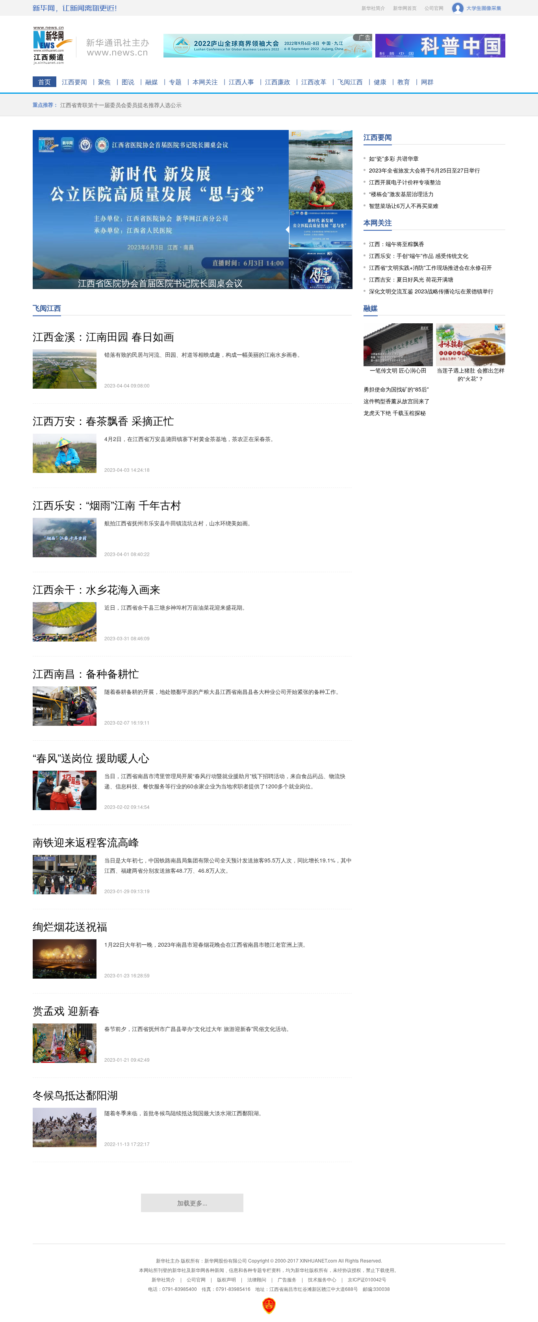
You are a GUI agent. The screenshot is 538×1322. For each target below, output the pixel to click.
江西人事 (241, 81)
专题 (175, 81)
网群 (427, 81)
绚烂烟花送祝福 (70, 926)
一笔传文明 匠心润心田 (398, 370)
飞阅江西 (350, 81)
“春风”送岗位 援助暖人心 (91, 757)
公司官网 (434, 7)
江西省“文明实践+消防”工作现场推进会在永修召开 (430, 267)
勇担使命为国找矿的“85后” (396, 389)
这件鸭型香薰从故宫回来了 (397, 401)
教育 (403, 81)
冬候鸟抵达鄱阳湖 (75, 1094)
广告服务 (287, 1279)
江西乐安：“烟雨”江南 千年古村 (107, 504)
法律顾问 (256, 1279)
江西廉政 (277, 81)
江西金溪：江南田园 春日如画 (103, 336)
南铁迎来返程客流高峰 (86, 841)
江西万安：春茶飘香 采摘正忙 (103, 420)
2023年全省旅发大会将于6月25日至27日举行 (424, 170)
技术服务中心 (322, 1279)
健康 (380, 81)
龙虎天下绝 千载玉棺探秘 (395, 413)
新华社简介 (373, 7)
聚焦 (104, 81)
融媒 (151, 81)
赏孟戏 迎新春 (66, 1010)
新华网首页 (405, 7)
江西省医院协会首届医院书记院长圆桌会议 (160, 282)
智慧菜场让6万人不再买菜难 (403, 206)
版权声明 (226, 1279)
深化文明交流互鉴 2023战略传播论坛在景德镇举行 (431, 291)
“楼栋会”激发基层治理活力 (401, 194)
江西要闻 (74, 81)
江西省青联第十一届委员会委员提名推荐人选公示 (121, 105)
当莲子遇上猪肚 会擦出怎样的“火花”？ (471, 374)
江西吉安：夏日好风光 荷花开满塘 (411, 279)
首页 (44, 81)
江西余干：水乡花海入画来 (96, 589)
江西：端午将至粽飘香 (396, 244)
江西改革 (314, 81)
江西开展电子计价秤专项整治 (405, 182)
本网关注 (205, 81)
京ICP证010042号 (367, 1279)
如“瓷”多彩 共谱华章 (394, 158)
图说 (128, 81)
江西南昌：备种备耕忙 (86, 673)
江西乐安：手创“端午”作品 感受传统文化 (418, 256)
